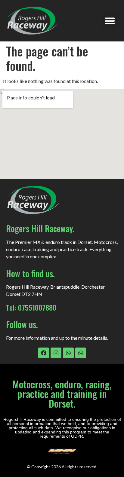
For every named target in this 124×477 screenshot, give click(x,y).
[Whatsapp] (68, 353)
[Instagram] (56, 353)
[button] (110, 21)
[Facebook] (43, 353)
